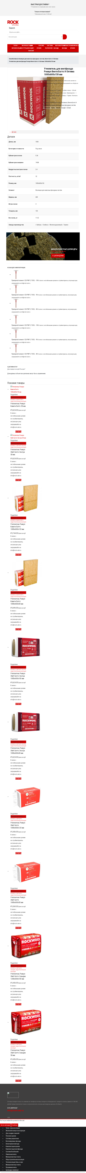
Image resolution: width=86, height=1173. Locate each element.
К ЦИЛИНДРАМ (57, 256)
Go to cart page (5, 1125)
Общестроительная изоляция (18, 401)
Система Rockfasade (12, 1151)
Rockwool (64, 102)
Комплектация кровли (76, 47)
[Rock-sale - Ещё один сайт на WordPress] (13, 23)
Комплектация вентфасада (14, 1149)
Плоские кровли (40, 47)
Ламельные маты (11, 1154)
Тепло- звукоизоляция (16, 47)
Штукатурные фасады (67, 47)
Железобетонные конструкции (26, 47)
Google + (64, 108)
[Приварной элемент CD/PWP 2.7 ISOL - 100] (45, 274)
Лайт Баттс (19, 818)
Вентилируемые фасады (59, 47)
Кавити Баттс (19, 399)
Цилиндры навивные (12, 1170)
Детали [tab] (14, 132)
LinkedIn (58, 108)
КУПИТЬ (18, 432)
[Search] (65, 36)
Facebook (47, 108)
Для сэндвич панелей (31, 48)
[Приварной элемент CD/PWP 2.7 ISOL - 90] (45, 289)
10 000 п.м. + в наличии (58, 251)
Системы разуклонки (49, 47)
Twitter (53, 108)
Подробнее (14, 394)
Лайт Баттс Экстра (21, 445)
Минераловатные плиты (13, 1157)
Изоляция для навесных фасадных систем (62, 105)
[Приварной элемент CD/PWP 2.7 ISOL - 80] (45, 303)
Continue (14, 1125)
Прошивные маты (11, 1167)
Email (69, 108)
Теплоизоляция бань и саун (14, 1162)
